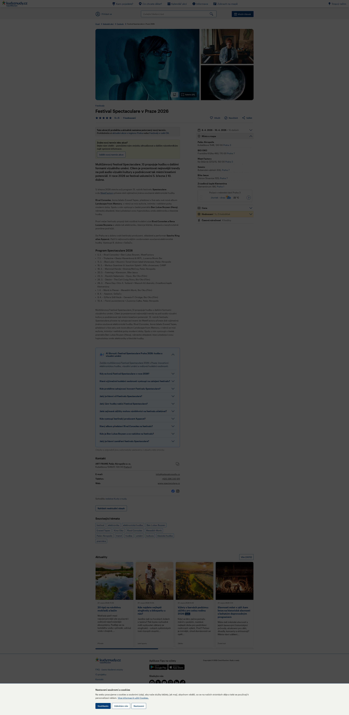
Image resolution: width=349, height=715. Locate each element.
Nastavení (139, 706)
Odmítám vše (121, 706)
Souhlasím (103, 706)
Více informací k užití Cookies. (133, 698)
